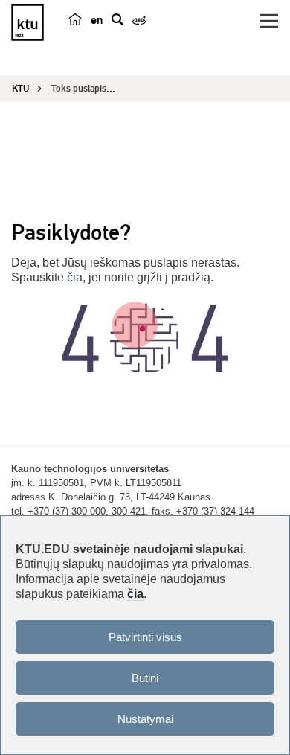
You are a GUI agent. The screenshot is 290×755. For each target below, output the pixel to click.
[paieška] (117, 19)
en (97, 20)
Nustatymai (145, 719)
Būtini (145, 678)
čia (75, 277)
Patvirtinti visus (145, 637)
